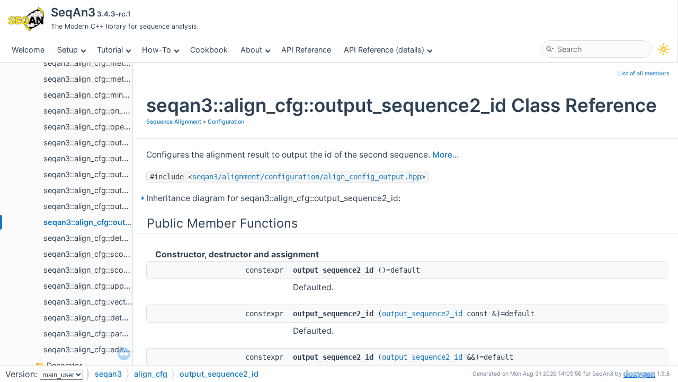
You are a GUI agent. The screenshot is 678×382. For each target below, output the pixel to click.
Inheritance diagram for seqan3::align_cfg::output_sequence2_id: (273, 198)
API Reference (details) (384, 49)
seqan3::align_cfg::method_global (103, 62)
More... (445, 155)
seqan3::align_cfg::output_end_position (113, 174)
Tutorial (110, 49)
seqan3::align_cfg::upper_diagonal (104, 285)
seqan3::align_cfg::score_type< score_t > (116, 253)
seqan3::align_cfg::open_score (97, 126)
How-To (156, 49)
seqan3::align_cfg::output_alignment (107, 142)
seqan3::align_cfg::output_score (100, 190)
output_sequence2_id (422, 313)
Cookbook (209, 49)
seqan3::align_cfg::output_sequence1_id (114, 206)
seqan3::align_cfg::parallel (89, 333)
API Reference (306, 49)
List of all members (644, 73)
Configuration (226, 121)
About (251, 49)
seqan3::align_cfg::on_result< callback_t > (117, 110)
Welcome (28, 49)
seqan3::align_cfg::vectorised (95, 301)
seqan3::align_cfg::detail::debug (99, 317)
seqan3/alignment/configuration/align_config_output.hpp (306, 176)
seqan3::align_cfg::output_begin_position (116, 158)
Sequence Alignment (173, 121)
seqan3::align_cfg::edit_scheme (99, 349)
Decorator (64, 365)
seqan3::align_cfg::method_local (100, 78)
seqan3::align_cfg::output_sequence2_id (118, 222)
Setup (67, 49)
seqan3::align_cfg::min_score (95, 94)
